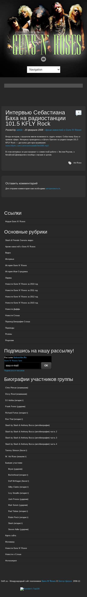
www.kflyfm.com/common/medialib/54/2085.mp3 (27, 146)
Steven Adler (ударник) (18, 529)
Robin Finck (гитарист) (18, 517)
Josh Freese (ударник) (18, 499)
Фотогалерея (11, 561)
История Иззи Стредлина (16, 272)
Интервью (9, 259)
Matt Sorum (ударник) (18, 505)
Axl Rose (77, 163)
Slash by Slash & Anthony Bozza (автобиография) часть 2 (31, 432)
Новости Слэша (12, 315)
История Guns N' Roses (16, 265)
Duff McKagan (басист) (18, 481)
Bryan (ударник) (15, 469)
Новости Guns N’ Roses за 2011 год (21, 290)
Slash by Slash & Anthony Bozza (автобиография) (27, 425)
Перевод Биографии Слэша (17, 322)
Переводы (9, 328)
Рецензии (9, 340)
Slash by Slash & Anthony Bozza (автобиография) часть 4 (31, 444)
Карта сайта (10, 535)
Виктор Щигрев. (65, 581)
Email (43, 59)
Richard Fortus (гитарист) (16, 413)
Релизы (8, 334)
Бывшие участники (13, 463)
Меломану (10, 542)
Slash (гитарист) (15, 523)
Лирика (8, 278)
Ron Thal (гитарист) (14, 419)
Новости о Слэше (13, 554)
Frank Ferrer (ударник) (15, 406)
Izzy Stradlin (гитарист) (18, 493)
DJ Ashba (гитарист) (14, 400)
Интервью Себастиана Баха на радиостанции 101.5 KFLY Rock (35, 118)
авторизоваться (53, 189)
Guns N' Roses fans (13, 361)
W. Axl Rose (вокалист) (15, 457)
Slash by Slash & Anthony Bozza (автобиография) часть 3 (31, 438)
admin (19, 130)
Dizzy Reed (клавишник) (16, 394)
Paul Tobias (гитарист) (18, 511)
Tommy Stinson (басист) (16, 450)
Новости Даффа (12, 309)
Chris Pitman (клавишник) (16, 388)
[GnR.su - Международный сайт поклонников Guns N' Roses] (43, 54)
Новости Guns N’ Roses (16, 548)
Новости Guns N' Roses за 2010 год (21, 284)
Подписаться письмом (14, 371)
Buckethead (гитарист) (18, 475)
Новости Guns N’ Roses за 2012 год (21, 297)
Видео (8, 253)
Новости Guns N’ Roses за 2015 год (21, 303)
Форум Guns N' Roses (15, 221)
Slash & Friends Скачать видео (19, 240)
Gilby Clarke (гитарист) (18, 487)
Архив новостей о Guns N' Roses (63, 130)
